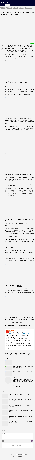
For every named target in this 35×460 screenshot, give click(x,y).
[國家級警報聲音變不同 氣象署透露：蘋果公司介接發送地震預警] (5, 418)
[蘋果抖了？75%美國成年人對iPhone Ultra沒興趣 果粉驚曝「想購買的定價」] (8, 368)
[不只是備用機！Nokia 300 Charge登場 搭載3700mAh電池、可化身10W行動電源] (5, 423)
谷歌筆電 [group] (21, 7)
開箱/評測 (19, 5)
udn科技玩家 (2, 10)
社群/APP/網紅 (13, 5)
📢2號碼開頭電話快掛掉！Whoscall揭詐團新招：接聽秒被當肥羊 (19, 345)
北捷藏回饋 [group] (3, 7)
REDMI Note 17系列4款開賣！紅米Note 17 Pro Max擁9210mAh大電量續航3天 (20, 400)
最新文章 (2, 5)
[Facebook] (8, 454)
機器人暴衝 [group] (16, 7)
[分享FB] (2, 45)
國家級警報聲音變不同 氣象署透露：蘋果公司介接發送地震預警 (21, 417)
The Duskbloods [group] (28, 7)
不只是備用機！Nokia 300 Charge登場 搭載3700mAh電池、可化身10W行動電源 (21, 422)
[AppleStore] (14, 454)
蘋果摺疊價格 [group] (9, 7)
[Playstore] (13, 454)
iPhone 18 (7, 358)
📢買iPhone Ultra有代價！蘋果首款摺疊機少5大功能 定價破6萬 (18, 338)
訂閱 (26, 454)
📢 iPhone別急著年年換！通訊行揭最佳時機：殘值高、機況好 (18, 343)
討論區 (3, 428)
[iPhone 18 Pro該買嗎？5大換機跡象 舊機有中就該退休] (8, 362)
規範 (2, 441)
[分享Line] (2, 49)
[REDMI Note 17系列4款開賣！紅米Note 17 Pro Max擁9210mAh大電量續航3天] (5, 401)
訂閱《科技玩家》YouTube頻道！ (18, 332)
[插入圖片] (30, 441)
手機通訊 (7, 5)
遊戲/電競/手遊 (29, 5)
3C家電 (23, 5)
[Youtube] (31, 2)
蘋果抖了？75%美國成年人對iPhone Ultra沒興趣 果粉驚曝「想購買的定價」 (23, 367)
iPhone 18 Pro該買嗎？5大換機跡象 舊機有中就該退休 (23, 361)
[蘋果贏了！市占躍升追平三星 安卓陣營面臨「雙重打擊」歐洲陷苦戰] (8, 373)
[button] (32, 2)
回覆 (32, 441)
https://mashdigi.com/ (16, 386)
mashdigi (16, 325)
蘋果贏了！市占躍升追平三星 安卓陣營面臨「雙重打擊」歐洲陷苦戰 (23, 372)
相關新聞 (3, 391)
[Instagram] (9, 454)
